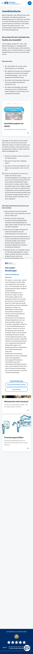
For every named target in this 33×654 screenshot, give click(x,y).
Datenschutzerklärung (12, 274)
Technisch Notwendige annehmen (16, 384)
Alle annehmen (16, 389)
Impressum (8, 277)
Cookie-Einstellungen (16, 381)
